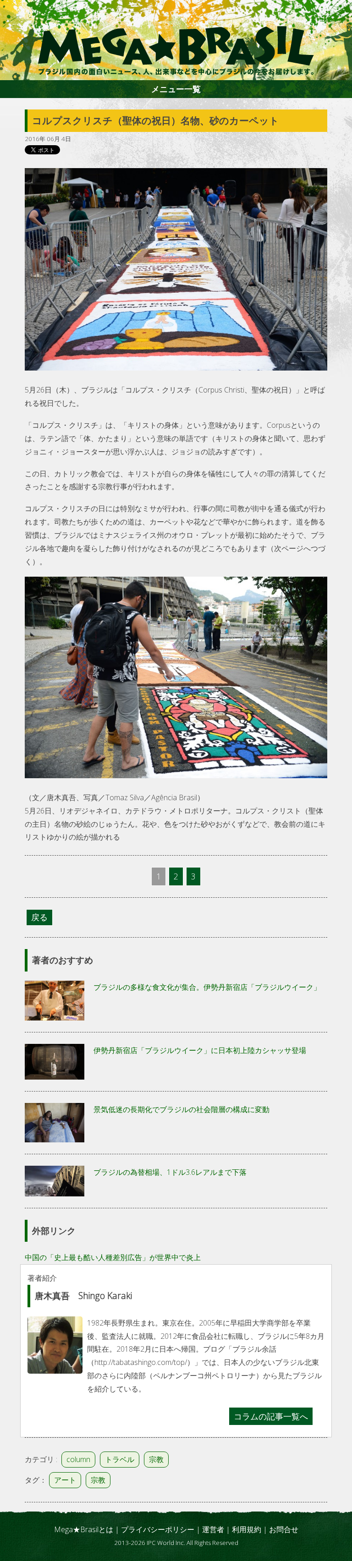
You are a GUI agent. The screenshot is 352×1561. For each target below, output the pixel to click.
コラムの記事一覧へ (271, 1416)
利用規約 (246, 1529)
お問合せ (283, 1529)
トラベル (119, 1459)
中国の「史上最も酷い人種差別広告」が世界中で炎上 (113, 1257)
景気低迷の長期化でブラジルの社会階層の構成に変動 (182, 1109)
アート (65, 1480)
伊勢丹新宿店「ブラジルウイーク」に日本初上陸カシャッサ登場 (200, 1050)
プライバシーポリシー (157, 1529)
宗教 (156, 1459)
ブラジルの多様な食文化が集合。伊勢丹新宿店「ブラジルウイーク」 (207, 987)
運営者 (213, 1529)
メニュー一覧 (176, 88)
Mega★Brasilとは (83, 1529)
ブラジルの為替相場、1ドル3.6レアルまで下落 (170, 1172)
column (78, 1459)
